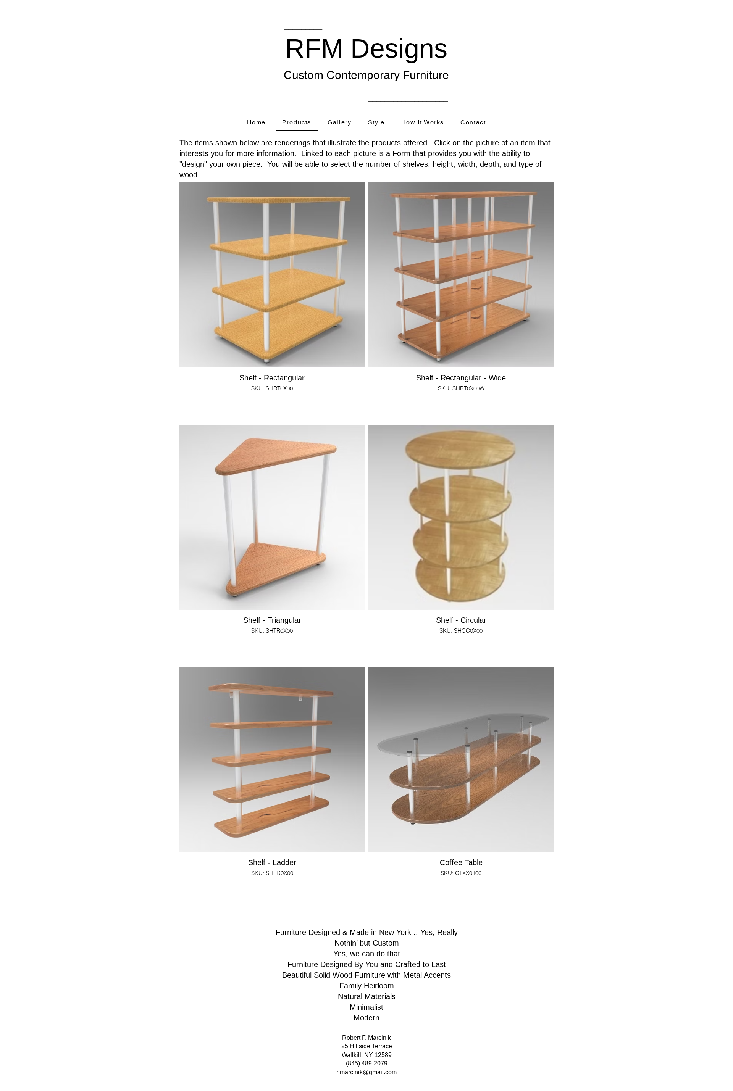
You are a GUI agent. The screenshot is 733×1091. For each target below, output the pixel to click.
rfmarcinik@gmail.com (366, 1072)
